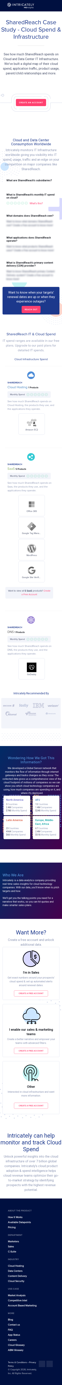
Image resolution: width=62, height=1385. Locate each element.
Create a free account (31, 993)
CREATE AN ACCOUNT (31, 102)
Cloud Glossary (16, 1345)
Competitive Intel (17, 1300)
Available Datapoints (19, 1222)
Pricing (12, 1227)
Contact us (14, 1324)
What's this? (36, 203)
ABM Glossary (15, 1350)
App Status (14, 1335)
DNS (11, 632)
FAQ (10, 1330)
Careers (12, 1340)
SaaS (11, 468)
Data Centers (15, 1271)
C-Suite (12, 1251)
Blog (10, 1319)
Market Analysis (16, 1295)
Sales (11, 1246)
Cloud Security (16, 1281)
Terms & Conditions (18, 1362)
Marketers (13, 1241)
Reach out (31, 309)
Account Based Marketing (22, 1305)
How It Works (15, 1217)
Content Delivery (17, 1276)
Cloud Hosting (17, 387)
